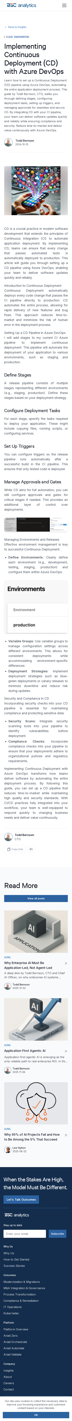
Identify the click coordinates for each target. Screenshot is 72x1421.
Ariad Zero (10, 1335)
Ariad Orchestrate (15, 1342)
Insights (8, 1370)
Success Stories (14, 1265)
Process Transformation (19, 1294)
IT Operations (12, 1307)
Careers (8, 1383)
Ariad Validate (12, 1354)
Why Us (8, 1253)
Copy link (17, 849)
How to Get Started (16, 1259)
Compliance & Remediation (21, 1300)
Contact (8, 1389)
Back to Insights (17, 26)
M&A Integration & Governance (24, 1288)
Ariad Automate (13, 1348)
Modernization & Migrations (21, 1282)
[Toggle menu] (64, 5)
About (7, 1377)
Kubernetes (11, 1313)
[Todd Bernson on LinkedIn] (31, 848)
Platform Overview (15, 1329)
